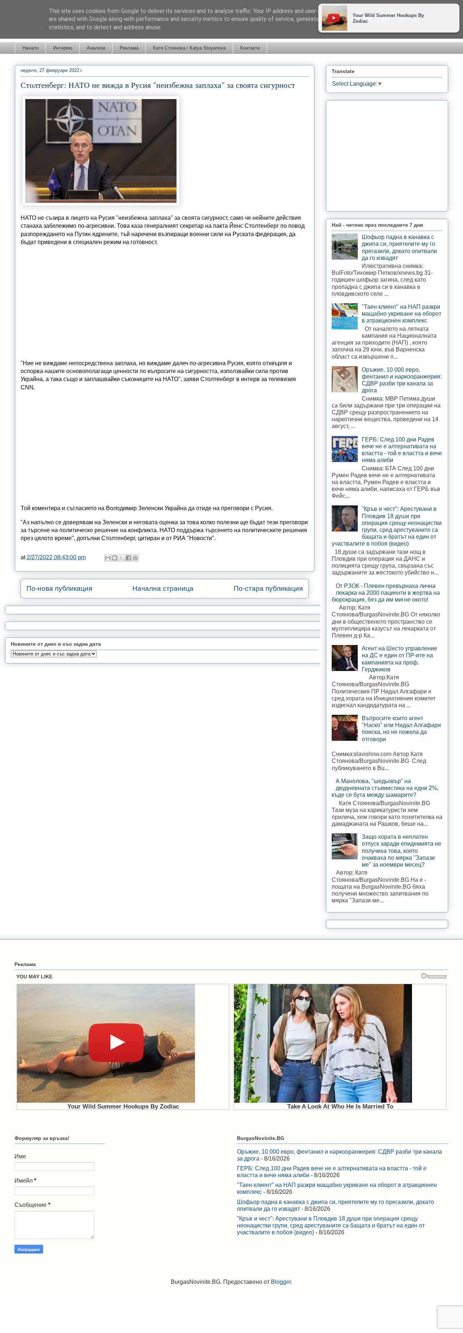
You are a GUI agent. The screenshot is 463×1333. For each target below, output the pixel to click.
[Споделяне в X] (121, 557)
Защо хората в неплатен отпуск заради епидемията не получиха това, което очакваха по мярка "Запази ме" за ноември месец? (401, 851)
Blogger (281, 1282)
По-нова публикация (59, 588)
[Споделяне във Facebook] (128, 557)
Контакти (250, 48)
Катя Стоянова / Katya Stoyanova (189, 48)
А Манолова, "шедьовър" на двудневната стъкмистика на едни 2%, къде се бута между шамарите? (385, 788)
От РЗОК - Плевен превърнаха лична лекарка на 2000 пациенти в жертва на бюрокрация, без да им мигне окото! (386, 593)
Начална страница (163, 588)
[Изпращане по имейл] (107, 557)
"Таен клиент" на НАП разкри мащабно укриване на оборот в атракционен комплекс (401, 314)
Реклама (129, 48)
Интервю (62, 48)
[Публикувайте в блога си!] (114, 557)
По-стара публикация (268, 588)
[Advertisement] (165, 303)
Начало (30, 48)
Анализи (96, 48)
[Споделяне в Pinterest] (135, 557)
